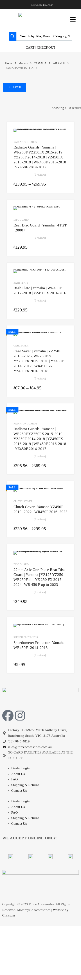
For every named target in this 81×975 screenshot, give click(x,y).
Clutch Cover (23, 501)
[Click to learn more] (10, 856)
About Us (18, 774)
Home (8, 63)
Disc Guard (21, 219)
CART (30, 47)
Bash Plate (21, 282)
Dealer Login (20, 768)
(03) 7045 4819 (19, 741)
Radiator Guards (25, 142)
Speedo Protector (26, 637)
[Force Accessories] (40, 16)
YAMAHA (40, 63)
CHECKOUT (46, 47)
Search (15, 87)
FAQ (14, 779)
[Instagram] (20, 715)
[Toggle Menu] (73, 19)
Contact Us (19, 790)
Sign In (48, 4)
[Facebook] (8, 715)
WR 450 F (58, 63)
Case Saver (21, 345)
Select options (65, 184)
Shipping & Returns (25, 785)
